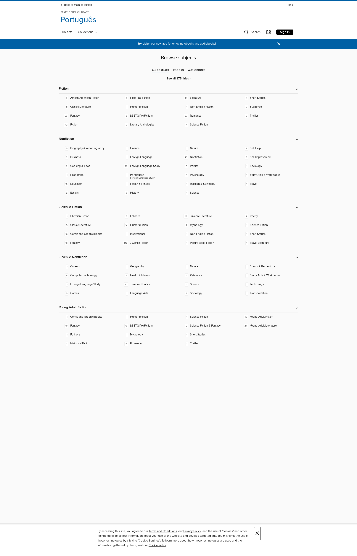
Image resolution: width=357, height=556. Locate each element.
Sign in (285, 32)
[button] (252, 32)
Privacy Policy (192, 531)
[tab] (160, 70)
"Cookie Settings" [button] (149, 540)
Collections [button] (86, 32)
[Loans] (268, 32)
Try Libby (143, 44)
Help (290, 5)
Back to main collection (77, 5)
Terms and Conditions (163, 531)
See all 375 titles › (179, 79)
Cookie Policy (157, 545)
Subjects (66, 32)
